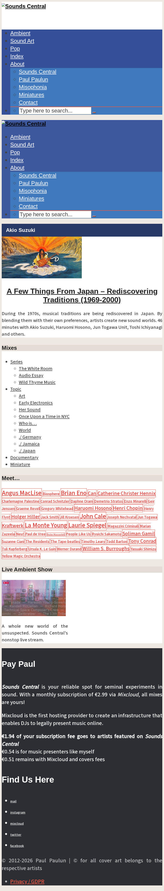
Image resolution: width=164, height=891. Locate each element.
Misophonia (33, 87)
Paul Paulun (33, 79)
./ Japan (27, 450)
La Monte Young (46, 525)
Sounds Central (37, 72)
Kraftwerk (12, 525)
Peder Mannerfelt (56, 534)
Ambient (20, 33)
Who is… (28, 423)
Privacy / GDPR (27, 881)
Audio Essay (31, 375)
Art (22, 396)
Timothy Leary (93, 541)
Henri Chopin (128, 508)
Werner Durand (69, 549)
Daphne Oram (82, 501)
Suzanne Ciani (13, 541)
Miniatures (31, 95)
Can (92, 493)
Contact (28, 102)
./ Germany (30, 437)
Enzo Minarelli (135, 501)
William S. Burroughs (106, 548)
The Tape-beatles (65, 541)
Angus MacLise (21, 493)
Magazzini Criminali (123, 526)
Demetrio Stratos (108, 501)
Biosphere (51, 494)
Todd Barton (116, 541)
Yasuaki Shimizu (143, 549)
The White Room (35, 368)
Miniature (20, 464)
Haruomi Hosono (93, 508)
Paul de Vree (35, 534)
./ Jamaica (29, 443)
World (25, 430)
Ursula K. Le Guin (42, 549)
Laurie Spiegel (87, 525)
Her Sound (30, 409)
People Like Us (78, 534)
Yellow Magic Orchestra (21, 556)
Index (16, 56)
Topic (15, 389)
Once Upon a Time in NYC (44, 416)
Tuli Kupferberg (14, 549)
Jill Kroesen (69, 517)
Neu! (20, 534)
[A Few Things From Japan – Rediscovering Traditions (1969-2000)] (42, 276)
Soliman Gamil (138, 533)
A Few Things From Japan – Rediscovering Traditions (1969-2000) (82, 295)
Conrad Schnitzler (55, 501)
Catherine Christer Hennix (126, 493)
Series (16, 361)
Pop (15, 49)
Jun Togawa (147, 517)
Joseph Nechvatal (121, 517)
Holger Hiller (25, 516)
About (17, 64)
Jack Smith (50, 517)
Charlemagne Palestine (20, 501)
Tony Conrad (142, 541)
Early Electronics (36, 402)
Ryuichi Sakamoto (106, 534)
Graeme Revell (28, 508)
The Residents (37, 541)
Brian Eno (73, 493)
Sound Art (22, 41)
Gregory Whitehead (57, 508)
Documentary (24, 457)
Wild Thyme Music (37, 382)
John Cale (93, 516)
